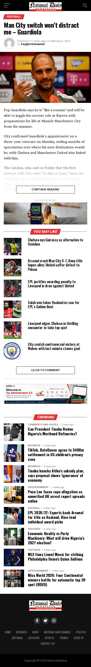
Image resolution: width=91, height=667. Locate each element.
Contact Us (48, 643)
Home (8, 632)
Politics (81, 632)
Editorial (17, 638)
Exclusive (34, 638)
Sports (49, 638)
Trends (63, 638)
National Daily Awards (57, 632)
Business (21, 632)
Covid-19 (78, 638)
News (35, 632)
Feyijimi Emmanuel (33, 44)
